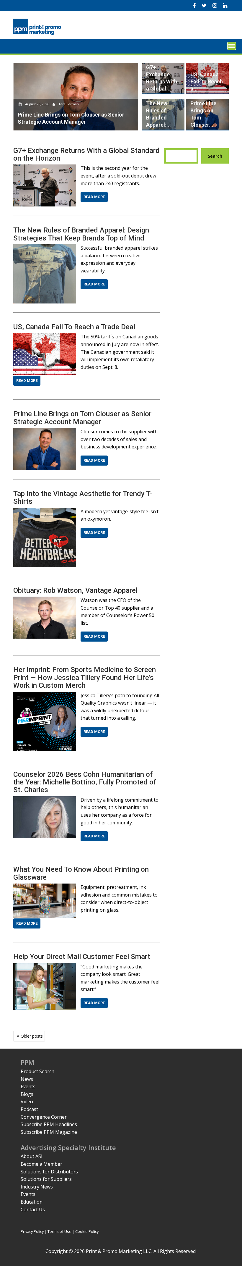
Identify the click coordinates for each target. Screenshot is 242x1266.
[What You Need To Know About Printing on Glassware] (44, 887)
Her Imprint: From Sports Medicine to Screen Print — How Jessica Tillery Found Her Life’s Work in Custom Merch (84, 677)
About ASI (31, 1156)
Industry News (37, 1186)
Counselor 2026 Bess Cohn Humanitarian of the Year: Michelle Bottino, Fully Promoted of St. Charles (84, 782)
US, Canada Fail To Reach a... (206, 81)
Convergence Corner (44, 1117)
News (27, 1079)
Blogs (27, 1094)
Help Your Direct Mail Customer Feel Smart (81, 956)
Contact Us (33, 1209)
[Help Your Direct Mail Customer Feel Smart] (44, 967)
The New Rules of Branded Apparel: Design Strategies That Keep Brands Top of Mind (81, 234)
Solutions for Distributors (49, 1171)
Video (27, 1101)
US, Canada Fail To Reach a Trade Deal (74, 327)
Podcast (29, 1109)
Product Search (37, 1071)
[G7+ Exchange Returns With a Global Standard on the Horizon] (44, 168)
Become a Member (41, 1164)
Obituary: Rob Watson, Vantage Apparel (75, 590)
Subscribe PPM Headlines (49, 1124)
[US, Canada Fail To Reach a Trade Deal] (44, 337)
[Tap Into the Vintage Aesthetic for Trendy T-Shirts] (44, 511)
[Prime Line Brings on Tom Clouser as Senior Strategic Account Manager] (44, 432)
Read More (94, 197)
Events (28, 1086)
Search (215, 156)
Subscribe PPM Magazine (49, 1132)
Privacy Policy (32, 1231)
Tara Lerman (68, 104)
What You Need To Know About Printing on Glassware (81, 873)
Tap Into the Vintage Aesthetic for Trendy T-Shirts (82, 498)
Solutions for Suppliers (46, 1179)
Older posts (32, 1036)
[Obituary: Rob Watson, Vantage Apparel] (44, 600)
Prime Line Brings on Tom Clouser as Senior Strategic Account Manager (82, 418)
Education (31, 1202)
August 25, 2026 (37, 104)
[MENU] (231, 46)
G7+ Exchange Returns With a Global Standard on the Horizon (86, 154)
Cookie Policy (87, 1231)
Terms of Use (59, 1231)
